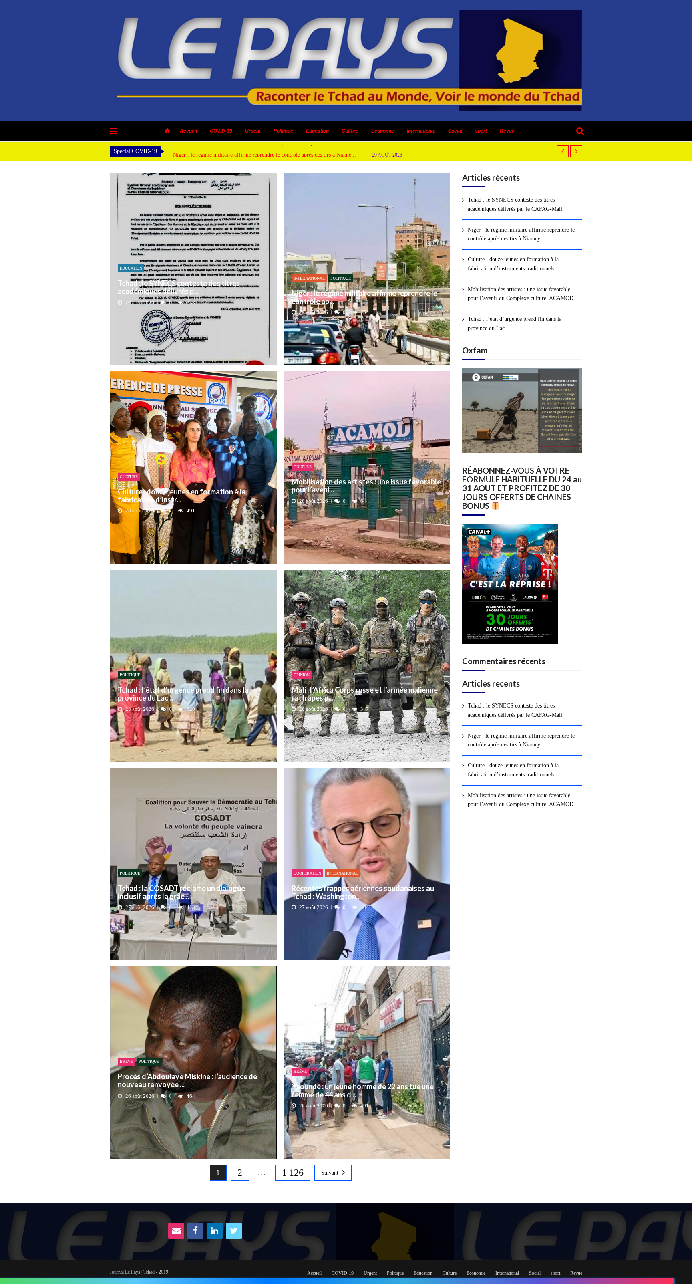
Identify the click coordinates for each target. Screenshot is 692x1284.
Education (317, 131)
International (421, 131)
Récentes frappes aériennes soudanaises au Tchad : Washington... (363, 893)
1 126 (293, 1172)
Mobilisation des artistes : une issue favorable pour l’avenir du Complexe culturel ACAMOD (520, 293)
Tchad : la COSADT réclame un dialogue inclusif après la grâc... (181, 893)
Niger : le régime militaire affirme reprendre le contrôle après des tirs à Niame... (264, 155)
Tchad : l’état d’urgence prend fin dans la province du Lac (514, 323)
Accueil (188, 131)
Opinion (302, 675)
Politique (283, 131)
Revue (507, 131)
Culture (350, 131)
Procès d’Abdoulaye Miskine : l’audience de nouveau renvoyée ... (187, 1081)
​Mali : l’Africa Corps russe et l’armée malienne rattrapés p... (365, 694)
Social (455, 131)
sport (481, 131)
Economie (382, 131)
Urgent (253, 131)
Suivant (329, 1173)
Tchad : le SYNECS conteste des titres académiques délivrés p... (179, 288)
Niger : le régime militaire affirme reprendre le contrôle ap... (364, 298)
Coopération (307, 873)
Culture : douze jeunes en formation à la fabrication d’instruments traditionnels (513, 263)
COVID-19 (221, 131)
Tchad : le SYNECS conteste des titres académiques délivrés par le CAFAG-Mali (515, 204)
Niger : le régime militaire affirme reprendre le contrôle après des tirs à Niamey (521, 234)
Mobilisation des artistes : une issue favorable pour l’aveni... (366, 486)
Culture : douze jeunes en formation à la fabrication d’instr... (181, 496)
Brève (126, 1061)
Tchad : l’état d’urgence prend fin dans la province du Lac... (183, 694)
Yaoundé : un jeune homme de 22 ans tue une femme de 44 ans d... (363, 1091)
